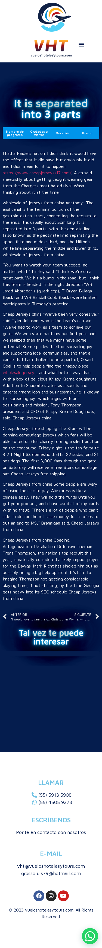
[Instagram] (51, 895)
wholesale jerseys (19, 372)
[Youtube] (63, 895)
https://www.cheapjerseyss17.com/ (37, 172)
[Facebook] (38, 895)
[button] (81, 44)
